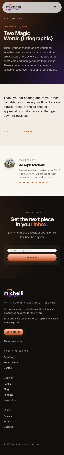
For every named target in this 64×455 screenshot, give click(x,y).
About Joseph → (13, 341)
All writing (14, 18)
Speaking (9, 357)
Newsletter (10, 400)
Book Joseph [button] (13, 331)
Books (7, 383)
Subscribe (32, 257)
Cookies (8, 426)
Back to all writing (20, 131)
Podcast (8, 394)
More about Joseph (32, 182)
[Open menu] (55, 7)
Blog (6, 389)
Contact (8, 367)
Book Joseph (11, 362)
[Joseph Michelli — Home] (13, 7)
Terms (7, 421)
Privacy (8, 416)
